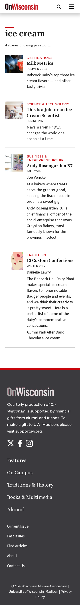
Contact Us (16, 566)
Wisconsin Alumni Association (44, 586)
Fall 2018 (34, 171)
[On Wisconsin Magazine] (21, 10)
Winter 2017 (36, 266)
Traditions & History (30, 485)
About (12, 556)
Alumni (15, 510)
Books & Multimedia (29, 497)
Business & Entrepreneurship (45, 158)
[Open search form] (59, 6)
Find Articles (17, 546)
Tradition (36, 255)
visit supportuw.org (24, 431)
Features (16, 461)
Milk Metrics (40, 63)
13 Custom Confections (50, 260)
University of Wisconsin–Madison (33, 591)
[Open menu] (71, 7)
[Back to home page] (30, 395)
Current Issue (18, 526)
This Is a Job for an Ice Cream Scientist (49, 112)
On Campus (20, 473)
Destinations (39, 58)
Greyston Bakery (40, 226)
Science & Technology (48, 104)
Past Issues (16, 536)
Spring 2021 (35, 121)
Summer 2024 (37, 68)
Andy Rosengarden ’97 (49, 166)
